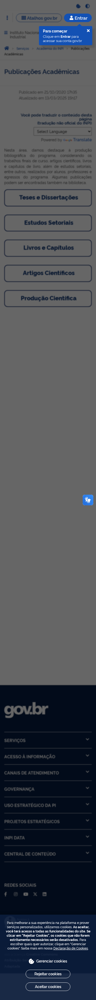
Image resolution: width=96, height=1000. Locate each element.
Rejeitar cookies (48, 973)
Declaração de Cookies (70, 948)
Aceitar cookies (48, 986)
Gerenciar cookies (51, 960)
